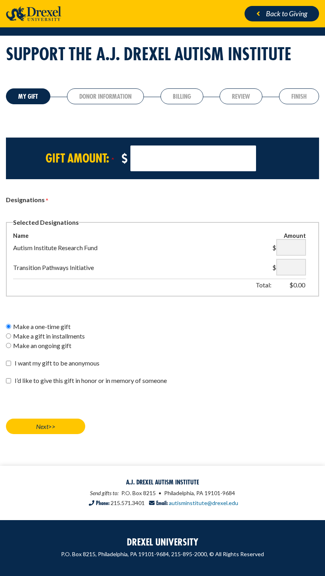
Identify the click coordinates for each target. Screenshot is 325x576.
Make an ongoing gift (42, 345)
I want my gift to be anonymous (57, 363)
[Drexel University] (81, 13)
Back (286, 13)
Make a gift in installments (49, 336)
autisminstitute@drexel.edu (203, 502)
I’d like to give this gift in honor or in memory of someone (91, 380)
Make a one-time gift (42, 326)
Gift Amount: (79, 158)
